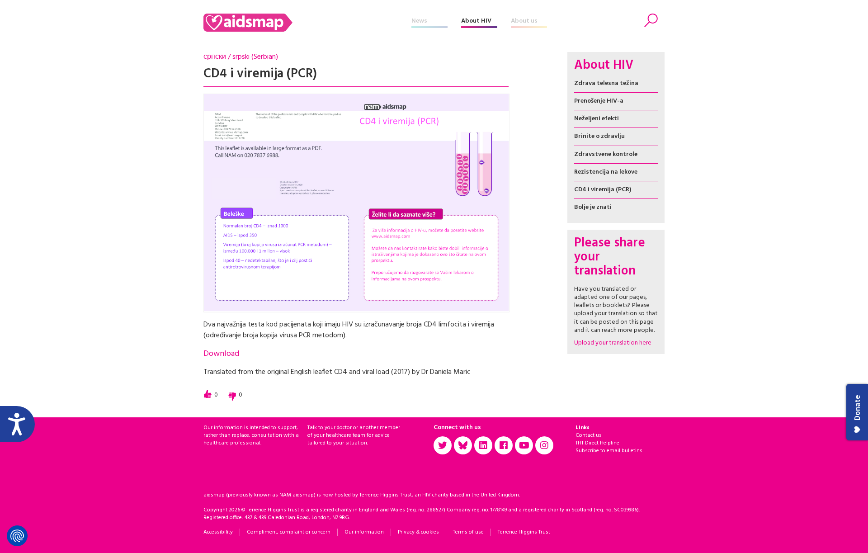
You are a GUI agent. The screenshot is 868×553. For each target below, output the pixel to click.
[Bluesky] (463, 445)
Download (221, 353)
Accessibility (218, 532)
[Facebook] (504, 445)
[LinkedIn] (483, 445)
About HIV (476, 21)
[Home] (307, 23)
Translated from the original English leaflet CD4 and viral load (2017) (306, 372)
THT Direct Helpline (597, 443)
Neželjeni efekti (596, 118)
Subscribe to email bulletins (609, 450)
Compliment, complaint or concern (288, 532)
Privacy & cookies (418, 532)
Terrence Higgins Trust (524, 532)
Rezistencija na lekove (605, 172)
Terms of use (468, 532)
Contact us (589, 435)
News (419, 21)
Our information (364, 532)
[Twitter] (443, 445)
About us (524, 21)
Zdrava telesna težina (606, 83)
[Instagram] (544, 445)
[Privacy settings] (17, 535)
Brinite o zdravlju (599, 136)
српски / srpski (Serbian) (240, 57)
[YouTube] (524, 445)
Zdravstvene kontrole (605, 154)
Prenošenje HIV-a (598, 101)
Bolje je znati (593, 207)
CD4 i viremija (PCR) (602, 189)
